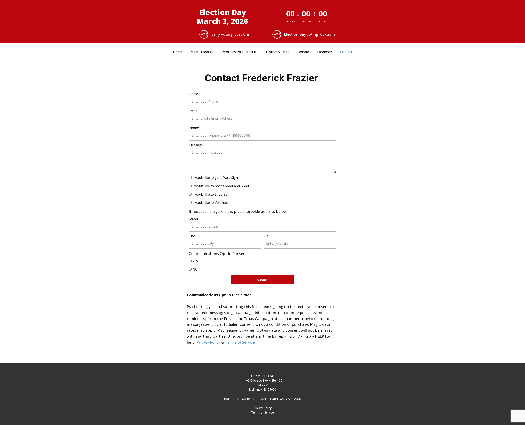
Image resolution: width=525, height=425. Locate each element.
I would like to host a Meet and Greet (221, 186)
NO (195, 269)
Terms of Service (240, 342)
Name (193, 93)
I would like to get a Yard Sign (215, 177)
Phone (194, 128)
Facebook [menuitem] (324, 52)
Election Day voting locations (309, 34)
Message (196, 145)
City (192, 236)
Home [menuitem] (177, 52)
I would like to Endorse (210, 194)
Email (193, 111)
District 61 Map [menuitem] (277, 52)
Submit (262, 280)
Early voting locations (231, 34)
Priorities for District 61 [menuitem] (240, 52)
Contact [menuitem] (346, 52)
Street (193, 219)
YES (195, 261)
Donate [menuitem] (303, 52)
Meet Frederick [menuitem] (202, 52)
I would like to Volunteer (211, 202)
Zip (266, 236)
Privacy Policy (208, 342)
